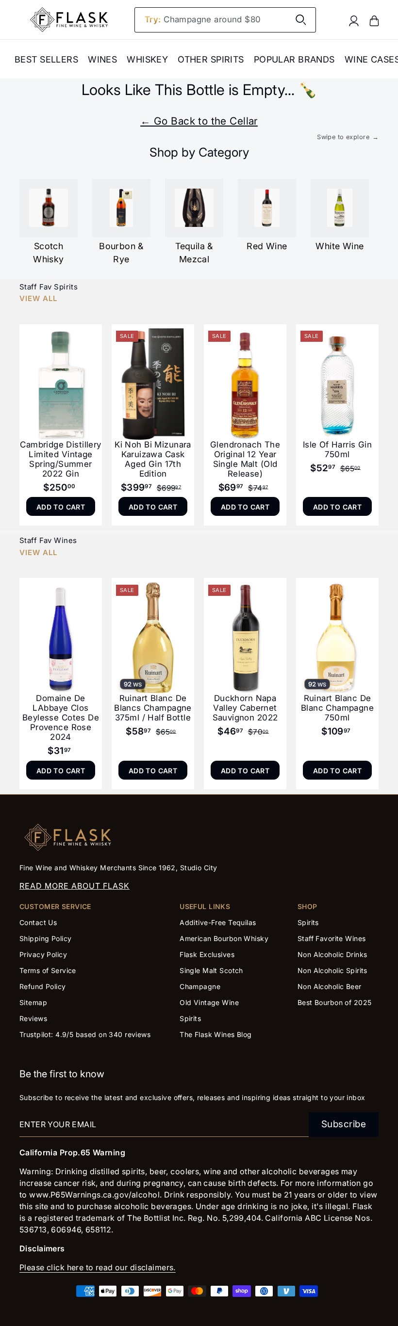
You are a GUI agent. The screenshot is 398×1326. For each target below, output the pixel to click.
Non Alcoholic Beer (330, 986)
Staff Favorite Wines (332, 938)
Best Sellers (46, 59)
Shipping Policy (45, 938)
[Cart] (374, 20)
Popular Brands (294, 59)
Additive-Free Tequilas (218, 922)
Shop (307, 906)
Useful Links (205, 906)
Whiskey (147, 59)
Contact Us (38, 922)
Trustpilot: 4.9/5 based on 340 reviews (84, 1034)
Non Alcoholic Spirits (332, 970)
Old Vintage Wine (209, 1002)
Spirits (190, 1018)
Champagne (200, 986)
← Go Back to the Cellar (199, 121)
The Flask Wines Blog (216, 1034)
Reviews (33, 1018)
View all (38, 298)
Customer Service (55, 906)
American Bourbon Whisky (224, 938)
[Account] (354, 20)
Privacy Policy (43, 954)
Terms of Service (47, 970)
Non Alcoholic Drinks (332, 954)
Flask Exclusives (207, 954)
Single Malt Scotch (212, 970)
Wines (102, 59)
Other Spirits (211, 59)
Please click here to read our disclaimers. (97, 1267)
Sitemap (33, 1002)
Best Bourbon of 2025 (335, 1002)
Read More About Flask (74, 886)
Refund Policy (42, 986)
